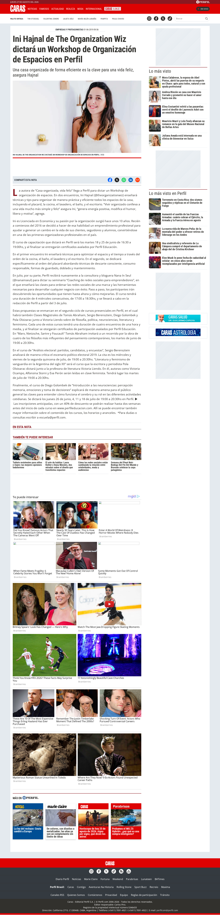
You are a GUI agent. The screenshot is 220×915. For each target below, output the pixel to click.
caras (93, 807)
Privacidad (111, 895)
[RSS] (121, 871)
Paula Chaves (118, 19)
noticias (28, 807)
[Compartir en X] (117, 180)
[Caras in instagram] (149, 18)
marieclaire (60, 807)
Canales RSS (57, 895)
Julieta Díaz (68, 19)
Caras (70, 887)
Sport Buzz (140, 887)
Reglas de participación (144, 895)
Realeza (70, 8)
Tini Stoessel (33, 19)
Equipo (124, 895)
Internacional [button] (94, 8)
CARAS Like (112, 8)
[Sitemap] (128, 871)
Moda (80, 8)
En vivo (204, 8)
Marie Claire (91, 879)
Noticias (32, 8)
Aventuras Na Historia (101, 887)
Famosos (44, 8)
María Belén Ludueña (87, 19)
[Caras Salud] (178, 321)
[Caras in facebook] (156, 18)
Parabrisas (132, 879)
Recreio (154, 887)
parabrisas (126, 807)
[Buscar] (206, 18)
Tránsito (165, 895)
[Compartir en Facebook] (110, 180)
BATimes (159, 879)
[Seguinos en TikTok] (170, 18)
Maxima (165, 887)
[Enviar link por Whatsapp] (124, 180)
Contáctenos (95, 895)
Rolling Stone (124, 887)
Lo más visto (160, 71)
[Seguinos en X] (163, 18)
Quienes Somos (76, 895)
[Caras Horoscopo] (178, 335)
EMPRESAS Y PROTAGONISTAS (69, 29)
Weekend (118, 879)
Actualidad (57, 8)
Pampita (104, 19)
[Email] (137, 180)
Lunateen (146, 879)
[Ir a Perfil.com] (203, 2)
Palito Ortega (16, 19)
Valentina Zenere (51, 19)
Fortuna (105, 879)
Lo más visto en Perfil (167, 193)
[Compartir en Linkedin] (130, 180)
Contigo (81, 887)
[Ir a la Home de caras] (17, 11)
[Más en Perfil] (30, 798)
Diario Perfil (62, 879)
